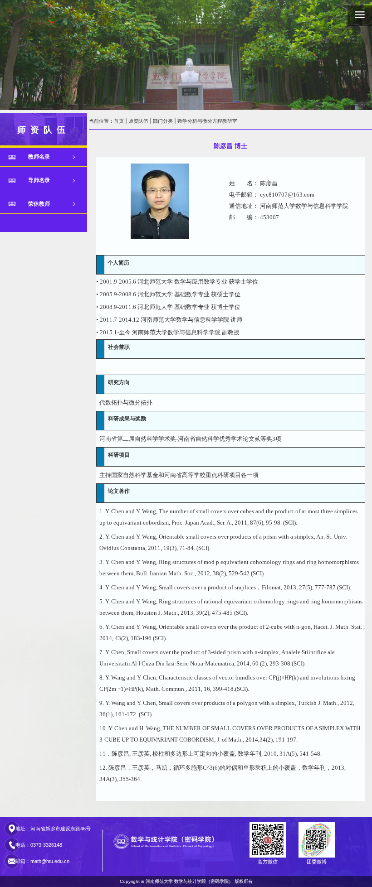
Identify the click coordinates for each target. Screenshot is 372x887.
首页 (119, 121)
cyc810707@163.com (287, 194)
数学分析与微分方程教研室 (207, 121)
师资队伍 (138, 121)
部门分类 (163, 121)
